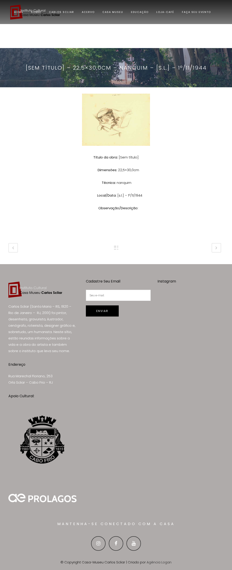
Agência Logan (159, 562)
